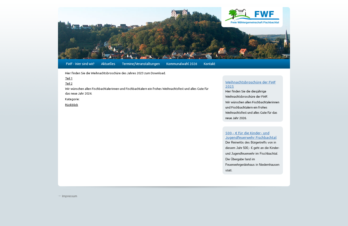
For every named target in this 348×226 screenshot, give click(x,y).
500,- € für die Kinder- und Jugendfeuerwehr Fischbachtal (251, 135)
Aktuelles (108, 64)
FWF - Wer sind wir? (80, 64)
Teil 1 (68, 78)
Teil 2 (68, 83)
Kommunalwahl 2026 (181, 64)
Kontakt (209, 64)
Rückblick (71, 104)
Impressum (69, 196)
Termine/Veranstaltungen (141, 64)
